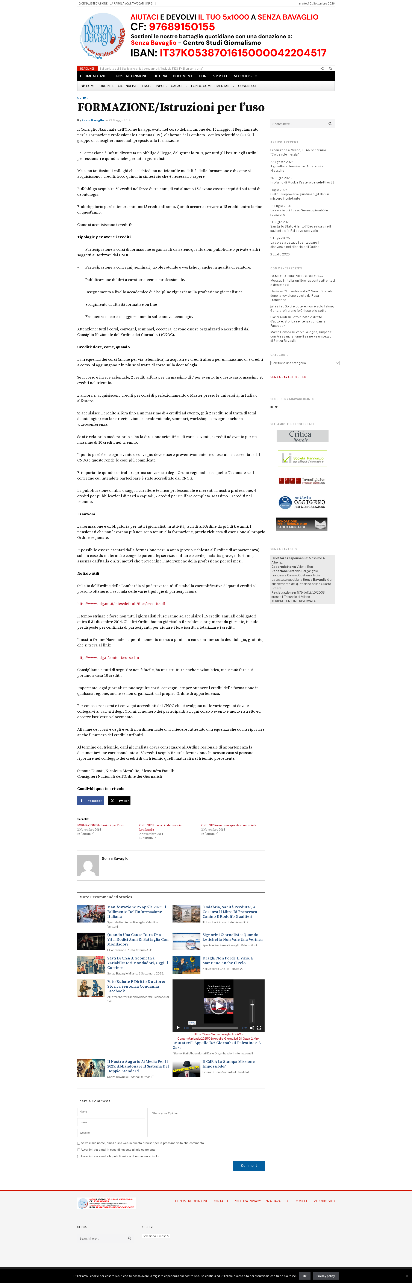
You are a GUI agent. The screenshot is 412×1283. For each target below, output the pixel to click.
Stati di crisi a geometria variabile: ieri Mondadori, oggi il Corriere (137, 963)
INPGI (149, 3)
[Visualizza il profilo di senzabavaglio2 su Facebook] (271, 407)
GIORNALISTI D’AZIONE (93, 3)
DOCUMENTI (183, 76)
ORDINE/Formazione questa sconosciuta (228, 825)
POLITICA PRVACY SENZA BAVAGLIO (261, 1201)
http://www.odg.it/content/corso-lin (108, 657)
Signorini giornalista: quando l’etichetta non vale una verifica (233, 937)
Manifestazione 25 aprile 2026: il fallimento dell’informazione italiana (136, 912)
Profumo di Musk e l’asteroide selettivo (300, 182)
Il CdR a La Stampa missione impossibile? (229, 1064)
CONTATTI (220, 1201)
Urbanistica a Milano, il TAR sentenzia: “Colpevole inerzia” (145, 68)
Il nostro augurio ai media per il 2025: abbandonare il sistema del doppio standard (138, 1066)
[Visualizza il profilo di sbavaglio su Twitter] (276, 407)
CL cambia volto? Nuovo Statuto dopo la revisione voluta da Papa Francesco (301, 295)
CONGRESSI (247, 86)
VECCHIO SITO (245, 76)
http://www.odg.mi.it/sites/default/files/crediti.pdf (121, 603)
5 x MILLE (220, 76)
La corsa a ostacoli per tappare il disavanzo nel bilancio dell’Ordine (295, 245)
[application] (219, 1005)
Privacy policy (326, 1276)
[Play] (178, 1028)
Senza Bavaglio (93, 120)
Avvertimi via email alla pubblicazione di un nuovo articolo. (120, 1156)
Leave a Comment (93, 1101)
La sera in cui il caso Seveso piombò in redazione (299, 212)
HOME (90, 86)
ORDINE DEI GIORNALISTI (119, 86)
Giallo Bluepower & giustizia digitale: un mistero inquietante (299, 196)
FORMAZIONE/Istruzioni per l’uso (100, 825)
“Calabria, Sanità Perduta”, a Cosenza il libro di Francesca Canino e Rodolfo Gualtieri (230, 912)
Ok (304, 1276)
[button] (218, 1005)
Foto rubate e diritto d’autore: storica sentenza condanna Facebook (136, 986)
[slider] (215, 1028)
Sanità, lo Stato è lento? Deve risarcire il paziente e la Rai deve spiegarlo (300, 228)
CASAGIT (177, 86)
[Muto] (252, 1028)
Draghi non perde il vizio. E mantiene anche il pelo (228, 960)
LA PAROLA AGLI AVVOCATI (127, 3)
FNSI (145, 86)
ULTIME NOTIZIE (93, 76)
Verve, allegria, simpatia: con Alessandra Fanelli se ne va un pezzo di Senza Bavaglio (301, 336)
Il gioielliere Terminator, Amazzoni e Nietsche (297, 168)
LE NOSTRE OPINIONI (129, 76)
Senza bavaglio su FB (288, 377)
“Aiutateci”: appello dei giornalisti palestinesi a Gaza (217, 1045)
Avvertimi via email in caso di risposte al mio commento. (118, 1149)
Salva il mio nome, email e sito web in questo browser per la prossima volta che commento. (143, 1143)
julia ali (275, 306)
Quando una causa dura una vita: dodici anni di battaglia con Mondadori (138, 940)
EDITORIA (159, 76)
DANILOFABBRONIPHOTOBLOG (294, 276)
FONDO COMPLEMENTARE (211, 86)
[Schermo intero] (259, 1028)
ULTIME (82, 97)
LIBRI (203, 76)
